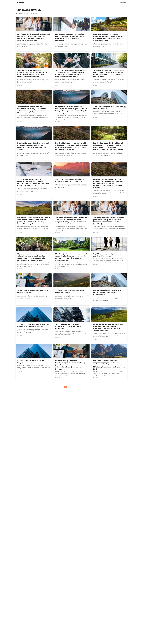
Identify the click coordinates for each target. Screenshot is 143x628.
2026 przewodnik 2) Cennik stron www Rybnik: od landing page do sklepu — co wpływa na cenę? (107, 292)
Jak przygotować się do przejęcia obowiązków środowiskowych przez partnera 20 (68, 326)
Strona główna (123, 2)
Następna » (75, 387)
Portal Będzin (21, 2)
